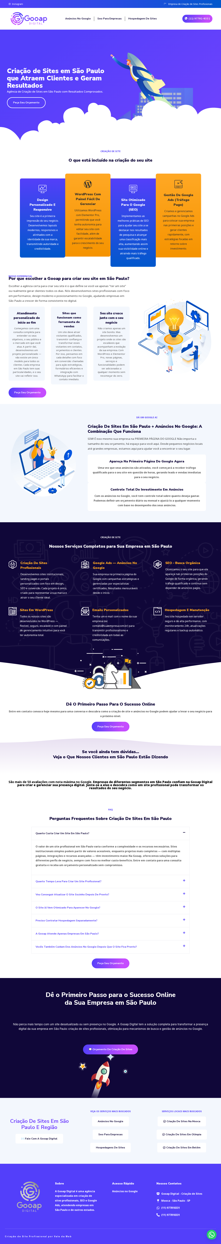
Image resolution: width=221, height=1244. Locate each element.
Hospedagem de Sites (142, 18)
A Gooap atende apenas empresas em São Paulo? (67, 933)
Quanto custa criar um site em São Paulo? (62, 833)
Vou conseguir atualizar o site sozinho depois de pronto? (72, 894)
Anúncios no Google (78, 18)
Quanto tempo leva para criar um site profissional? (68, 881)
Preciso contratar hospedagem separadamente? (66, 920)
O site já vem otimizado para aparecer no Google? (68, 907)
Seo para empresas (109, 18)
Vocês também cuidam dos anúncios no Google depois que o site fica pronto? (86, 947)
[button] (110, 833)
